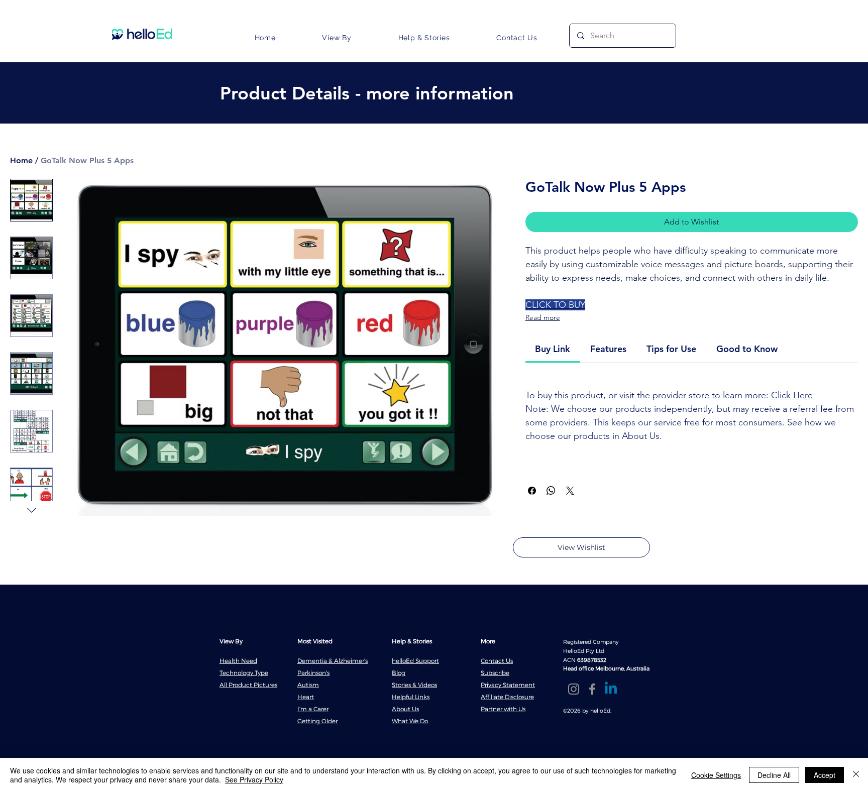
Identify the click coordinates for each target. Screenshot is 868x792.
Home (21, 160)
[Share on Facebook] (532, 491)
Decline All (774, 775)
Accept (824, 775)
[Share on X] (570, 491)
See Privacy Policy (254, 779)
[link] (552, 349)
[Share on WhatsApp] (551, 491)
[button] (337, 37)
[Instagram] (573, 689)
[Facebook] (592, 689)
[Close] (856, 775)
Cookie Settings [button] (716, 775)
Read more (542, 317)
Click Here (792, 395)
